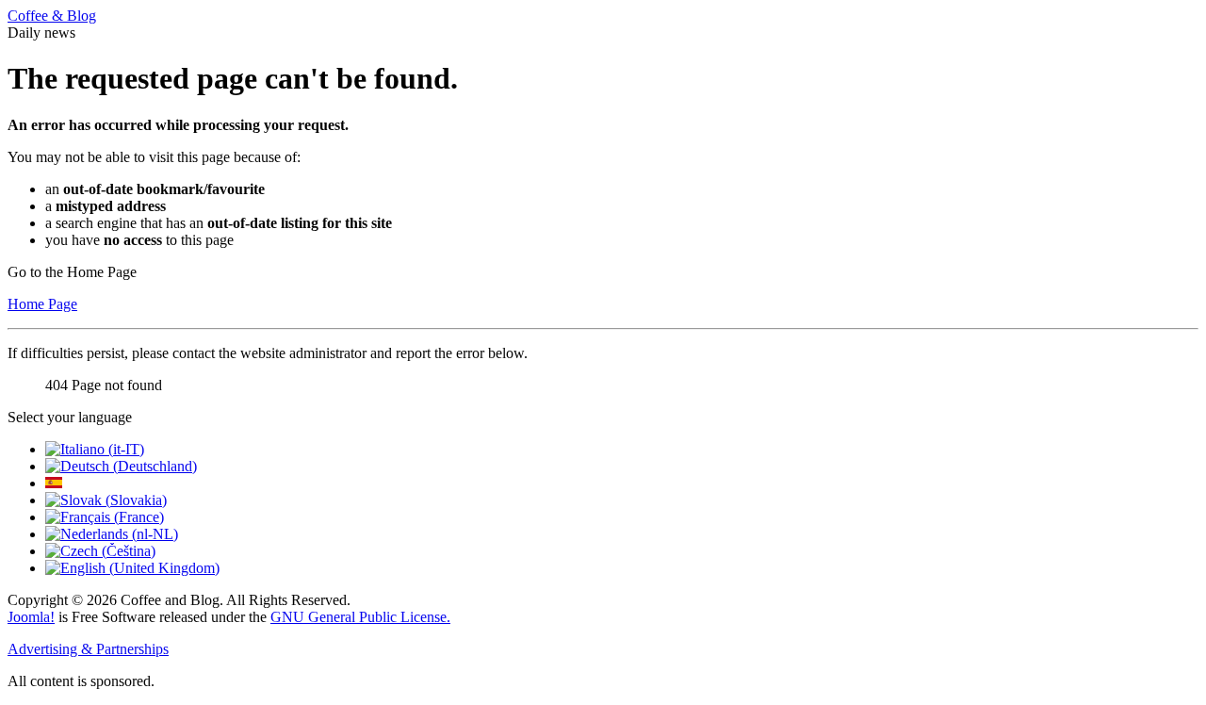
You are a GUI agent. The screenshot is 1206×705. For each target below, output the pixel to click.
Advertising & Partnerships (88, 649)
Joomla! (31, 617)
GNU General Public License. (360, 617)
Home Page (42, 304)
